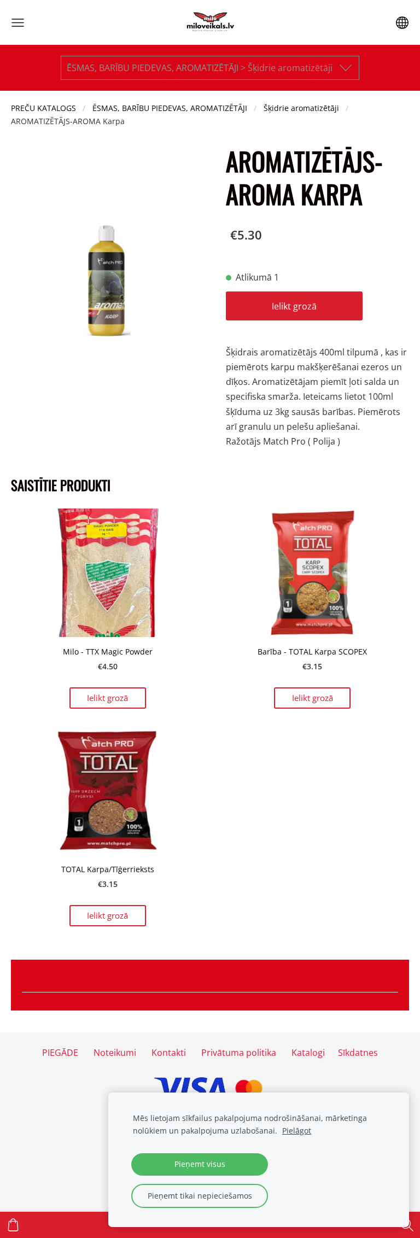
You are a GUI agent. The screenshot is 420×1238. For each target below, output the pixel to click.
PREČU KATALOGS (43, 108)
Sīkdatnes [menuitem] (358, 1053)
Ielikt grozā (294, 306)
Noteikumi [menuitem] (115, 1053)
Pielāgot (296, 1130)
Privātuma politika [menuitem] (238, 1053)
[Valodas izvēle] (402, 23)
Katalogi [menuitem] (308, 1053)
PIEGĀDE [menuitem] (60, 1053)
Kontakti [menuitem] (168, 1053)
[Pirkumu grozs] (13, 1225)
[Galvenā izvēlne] (18, 23)
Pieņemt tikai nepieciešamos (200, 1195)
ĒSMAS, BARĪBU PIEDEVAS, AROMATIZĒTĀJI (169, 108)
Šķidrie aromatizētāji (301, 108)
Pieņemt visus (199, 1164)
